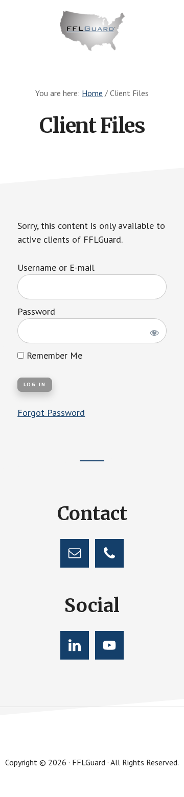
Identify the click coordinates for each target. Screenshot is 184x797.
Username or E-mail (56, 267)
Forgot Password (51, 412)
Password (36, 311)
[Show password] (153, 330)
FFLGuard (92, 30)
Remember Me (53, 355)
